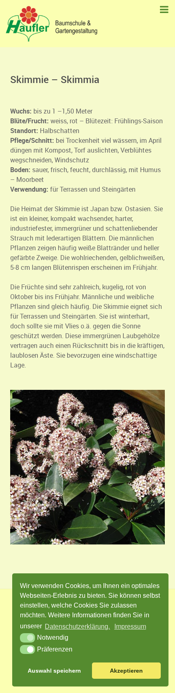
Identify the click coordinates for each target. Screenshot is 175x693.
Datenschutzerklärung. (77, 626)
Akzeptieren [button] (126, 670)
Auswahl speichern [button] (54, 670)
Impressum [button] (130, 626)
